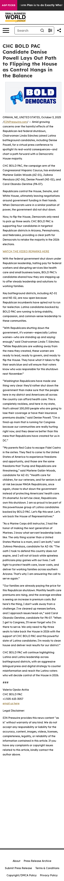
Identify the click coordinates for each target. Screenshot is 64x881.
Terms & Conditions (47, 868)
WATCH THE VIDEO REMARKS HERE (26, 251)
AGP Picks (8, 5)
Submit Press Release (18, 868)
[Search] (42, 30)
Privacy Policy (49, 875)
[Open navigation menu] (6, 30)
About (16, 861)
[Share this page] (59, 30)
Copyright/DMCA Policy (22, 875)
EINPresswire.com (15, 121)
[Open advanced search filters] (50, 30)
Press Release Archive (37, 861)
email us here (11, 703)
